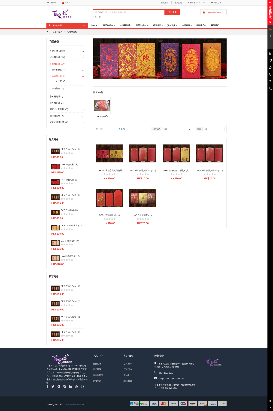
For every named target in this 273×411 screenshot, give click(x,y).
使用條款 (97, 381)
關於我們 (215, 25)
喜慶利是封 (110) (57, 64)
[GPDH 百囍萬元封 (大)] (109, 198)
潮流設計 (157, 25)
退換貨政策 (98, 375)
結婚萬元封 (72, 32)
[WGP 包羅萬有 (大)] (142, 198)
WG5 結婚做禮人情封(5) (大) (176, 170)
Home (94, 25)
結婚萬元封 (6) (58, 76)
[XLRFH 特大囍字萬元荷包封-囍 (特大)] (109, 153)
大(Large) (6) (59, 80)
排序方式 (156, 129)
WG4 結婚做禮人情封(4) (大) (210, 170)
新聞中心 (200, 25)
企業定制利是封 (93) (58, 122)
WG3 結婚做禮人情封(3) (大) (143, 170)
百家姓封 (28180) (57, 51)
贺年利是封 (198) (57, 57)
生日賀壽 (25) (58, 88)
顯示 (199, 129)
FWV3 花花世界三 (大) (71, 256)
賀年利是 (171, 25)
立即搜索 (172, 12)
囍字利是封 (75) (59, 70)
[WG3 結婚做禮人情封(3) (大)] (142, 153)
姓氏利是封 (97, 17)
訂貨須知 (128, 369)
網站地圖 (128, 381)
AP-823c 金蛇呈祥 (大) (71, 225)
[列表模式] (101, 129)
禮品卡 (127, 375)
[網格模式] (97, 129)
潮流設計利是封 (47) (59, 109)
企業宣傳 (186, 25)
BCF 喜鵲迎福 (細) (69, 210)
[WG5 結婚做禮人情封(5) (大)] (176, 153)
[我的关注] (270, 60)
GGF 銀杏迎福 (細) (69, 179)
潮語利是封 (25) (57, 115)
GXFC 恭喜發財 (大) (70, 241)
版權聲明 (97, 369)
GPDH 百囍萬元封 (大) (109, 215)
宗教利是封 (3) (56, 96)
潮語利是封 (141, 25)
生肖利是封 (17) (57, 103)
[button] (226, 59)
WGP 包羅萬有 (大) (143, 215)
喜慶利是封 (57, 32)
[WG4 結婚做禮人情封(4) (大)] (209, 153)
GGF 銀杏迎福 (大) (69, 164)
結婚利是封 (125, 25)
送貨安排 (128, 363)
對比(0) (122, 129)
